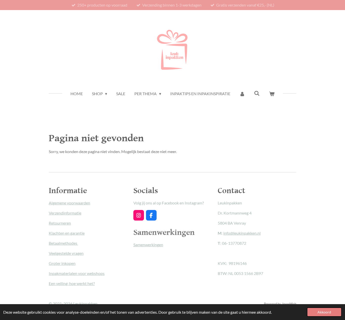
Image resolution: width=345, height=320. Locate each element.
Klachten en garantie (67, 233)
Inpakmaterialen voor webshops (77, 273)
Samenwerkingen (148, 244)
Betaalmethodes (63, 243)
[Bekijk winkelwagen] (272, 93)
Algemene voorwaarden (69, 202)
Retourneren (60, 223)
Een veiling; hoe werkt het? (72, 283)
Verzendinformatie (65, 212)
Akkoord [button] (324, 312)
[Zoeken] (257, 93)
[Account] (242, 93)
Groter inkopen (62, 263)
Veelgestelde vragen (66, 253)
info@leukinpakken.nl (242, 233)
